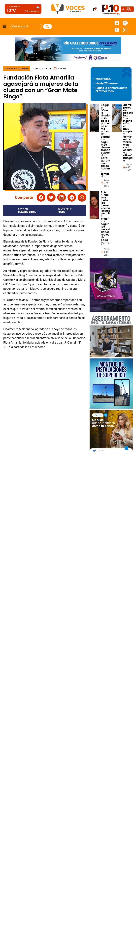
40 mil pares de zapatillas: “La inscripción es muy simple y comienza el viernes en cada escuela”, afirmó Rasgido (128, 132)
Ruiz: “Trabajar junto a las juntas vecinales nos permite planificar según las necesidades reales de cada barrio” (105, 218)
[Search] (47, 26)
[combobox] (26, 26)
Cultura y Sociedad (17, 68)
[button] (4, 26)
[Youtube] (116, 30)
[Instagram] (125, 30)
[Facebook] (116, 23)
